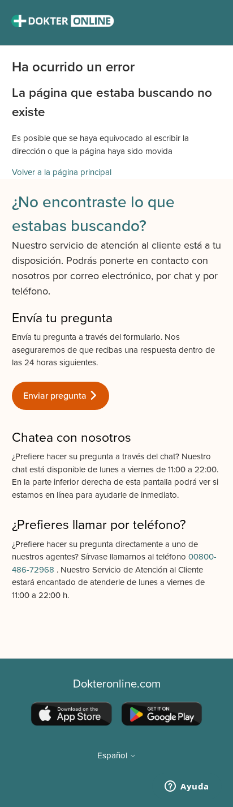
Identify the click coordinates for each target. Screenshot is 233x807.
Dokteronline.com (117, 684)
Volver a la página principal (61, 172)
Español (113, 756)
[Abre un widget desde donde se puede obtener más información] (187, 787)
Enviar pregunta (56, 396)
